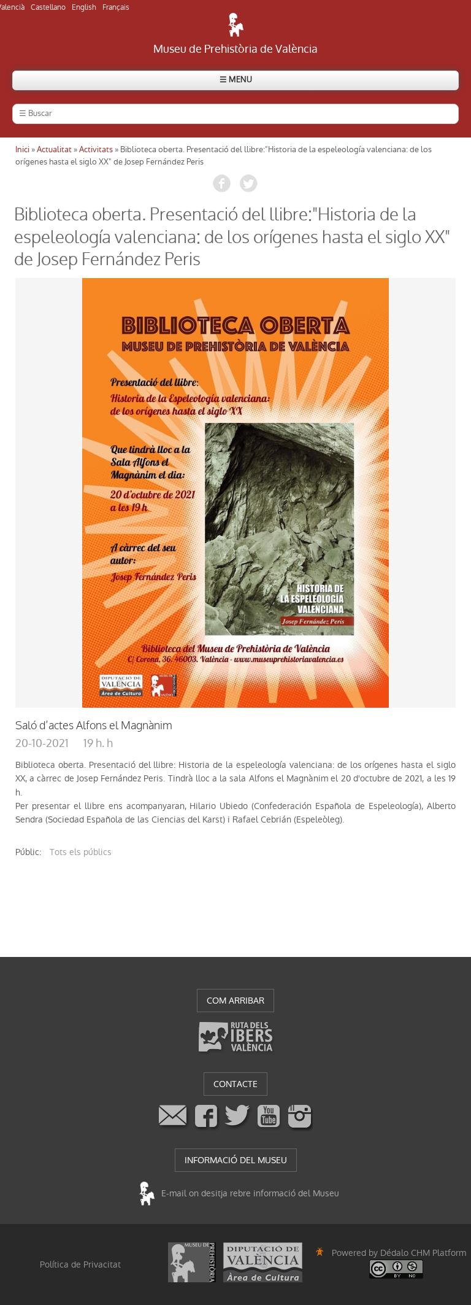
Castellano (48, 7)
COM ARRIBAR (235, 1000)
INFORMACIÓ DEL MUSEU (236, 1160)
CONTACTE (235, 1084)
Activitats (96, 149)
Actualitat (54, 149)
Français (115, 7)
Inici (22, 149)
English (84, 7)
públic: (28, 852)
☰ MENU (236, 79)
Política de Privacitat (80, 1264)
